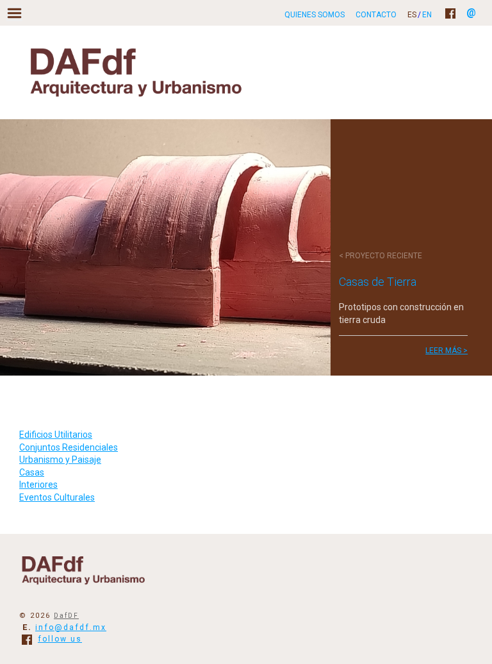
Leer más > (446, 350)
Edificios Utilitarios (55, 434)
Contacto (376, 14)
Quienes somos (314, 14)
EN (427, 14)
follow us (60, 639)
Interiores (38, 484)
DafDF (66, 615)
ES (411, 14)
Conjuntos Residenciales (68, 447)
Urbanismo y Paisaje (60, 459)
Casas (31, 472)
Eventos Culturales (57, 497)
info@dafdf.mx (70, 627)
